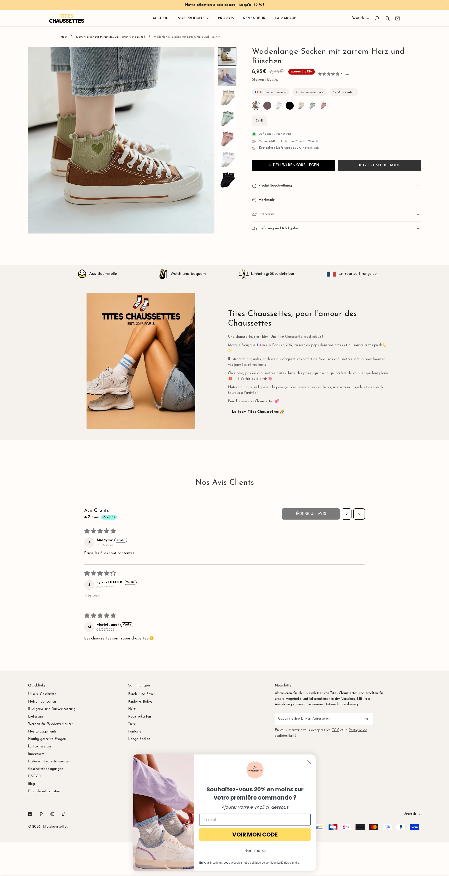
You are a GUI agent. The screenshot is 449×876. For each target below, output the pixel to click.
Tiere (132, 724)
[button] (397, 18)
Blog (31, 784)
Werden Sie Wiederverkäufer (50, 724)
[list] (121, 140)
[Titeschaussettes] (66, 18)
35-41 (259, 120)
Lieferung (35, 716)
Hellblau (312, 105)
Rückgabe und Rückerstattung (52, 709)
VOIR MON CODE (255, 834)
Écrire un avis (311, 514)
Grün (256, 105)
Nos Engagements (42, 731)
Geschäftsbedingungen (45, 769)
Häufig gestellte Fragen (47, 739)
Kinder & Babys (140, 702)
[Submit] (367, 718)
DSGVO (34, 776)
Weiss (278, 105)
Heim (64, 37)
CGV (335, 730)
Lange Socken (139, 739)
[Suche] (377, 18)
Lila (267, 105)
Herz (132, 709)
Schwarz (290, 105)
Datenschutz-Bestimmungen (49, 761)
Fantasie (134, 731)
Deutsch (357, 18)
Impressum (36, 754)
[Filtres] (346, 514)
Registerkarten (139, 716)
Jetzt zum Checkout (379, 165)
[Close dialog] (309, 762)
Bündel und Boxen (142, 694)
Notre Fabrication (42, 702)
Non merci (255, 850)
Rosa (323, 105)
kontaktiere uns (39, 746)
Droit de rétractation (44, 791)
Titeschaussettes (55, 827)
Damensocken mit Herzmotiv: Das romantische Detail (110, 37)
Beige (301, 105)
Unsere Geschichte (42, 694)
